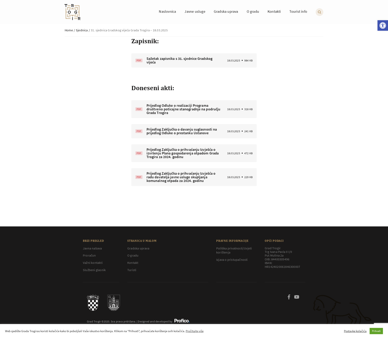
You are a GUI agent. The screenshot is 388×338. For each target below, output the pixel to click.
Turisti (131, 270)
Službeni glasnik (94, 270)
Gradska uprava (138, 248)
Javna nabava (92, 248)
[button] (382, 25)
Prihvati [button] (376, 331)
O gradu (132, 255)
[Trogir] (72, 12)
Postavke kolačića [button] (355, 331)
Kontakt (132, 263)
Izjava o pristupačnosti (232, 260)
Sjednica (82, 30)
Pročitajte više (194, 331)
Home (69, 30)
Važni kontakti (93, 263)
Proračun (89, 255)
